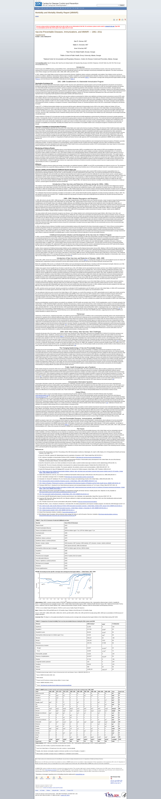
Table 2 (72, 79)
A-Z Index (42, 790)
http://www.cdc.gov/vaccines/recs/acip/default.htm (88, 457)
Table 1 (87, 77)
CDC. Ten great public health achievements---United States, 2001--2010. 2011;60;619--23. (64, 494)
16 (117, 341)
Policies (48, 790)
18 (75, 345)
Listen (54, 778)
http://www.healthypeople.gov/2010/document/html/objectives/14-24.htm (57, 492)
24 (113, 379)
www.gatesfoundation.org (42, 395)
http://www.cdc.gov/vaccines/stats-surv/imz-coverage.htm (79, 477)
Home (36, 790)
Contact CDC (70, 790)
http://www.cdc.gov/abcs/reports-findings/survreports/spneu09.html (56, 685)
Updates (42, 778)
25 (107, 402)
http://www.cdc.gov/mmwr (50, 769)
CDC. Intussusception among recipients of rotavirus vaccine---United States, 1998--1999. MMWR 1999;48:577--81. (68, 481)
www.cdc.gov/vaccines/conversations (87, 501)
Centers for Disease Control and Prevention (53, 787)
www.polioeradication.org (69, 512)
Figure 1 (38, 79)
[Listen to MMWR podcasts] (122, 19)
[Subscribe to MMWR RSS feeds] (119, 19)
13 (119, 308)
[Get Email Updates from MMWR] (116, 19)
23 (40, 376)
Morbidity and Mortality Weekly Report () (56, 12)
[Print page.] (114, 19)
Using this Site (55, 790)
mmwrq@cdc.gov (109, 26)
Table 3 (66, 424)
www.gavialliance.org (41, 397)
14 (65, 324)
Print (37, 778)
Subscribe (48, 778)
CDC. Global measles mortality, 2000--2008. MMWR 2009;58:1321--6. (57, 510)
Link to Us (62, 790)
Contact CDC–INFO (65, 795)
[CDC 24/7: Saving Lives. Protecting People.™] (56, 3)
